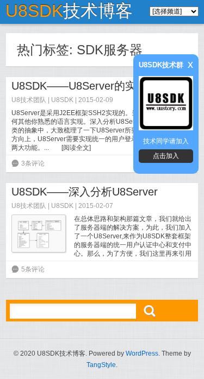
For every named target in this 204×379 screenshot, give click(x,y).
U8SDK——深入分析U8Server (84, 192)
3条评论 (33, 163)
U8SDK (62, 100)
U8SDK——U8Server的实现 (79, 86)
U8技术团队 (28, 100)
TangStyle (101, 365)
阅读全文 (76, 147)
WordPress (142, 353)
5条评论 (33, 269)
